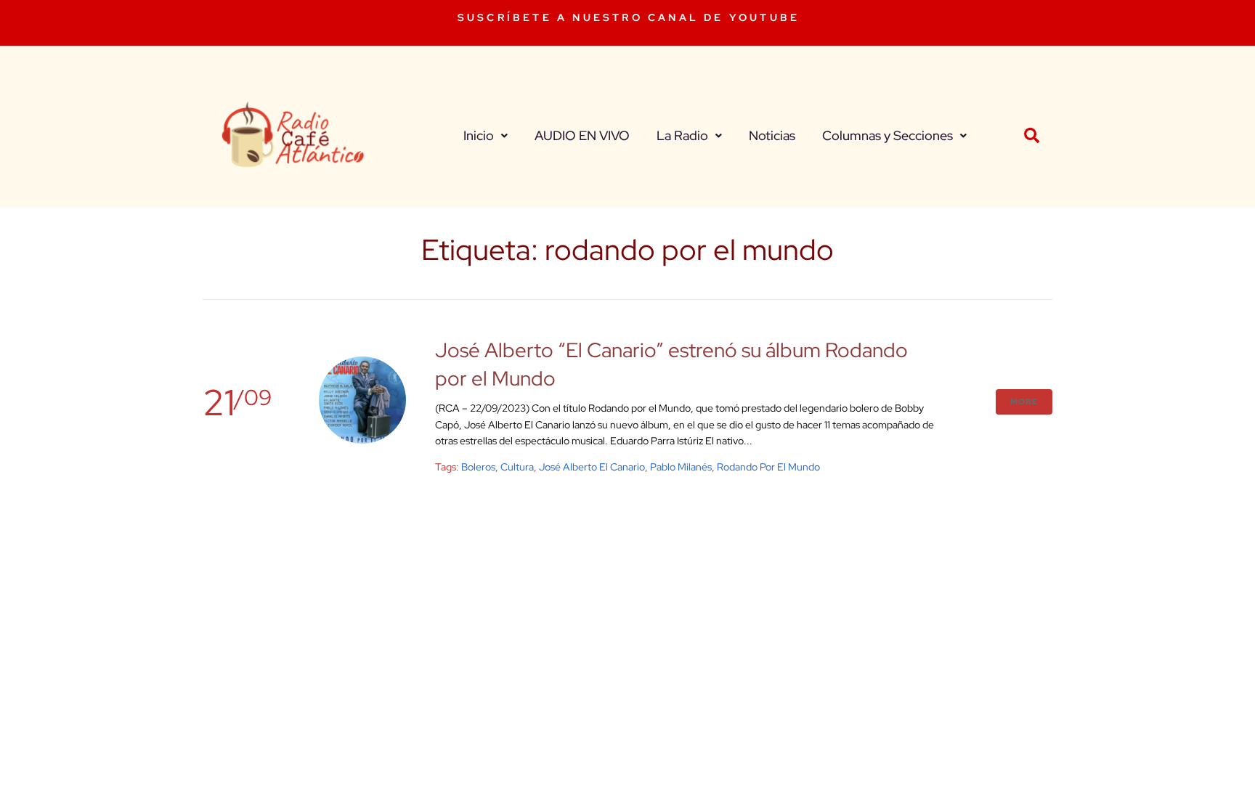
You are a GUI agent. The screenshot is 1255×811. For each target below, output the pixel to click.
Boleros (478, 466)
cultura (517, 466)
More (1024, 401)
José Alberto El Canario (592, 466)
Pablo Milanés (681, 466)
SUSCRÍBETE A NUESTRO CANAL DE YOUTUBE (629, 17)
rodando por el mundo (768, 466)
